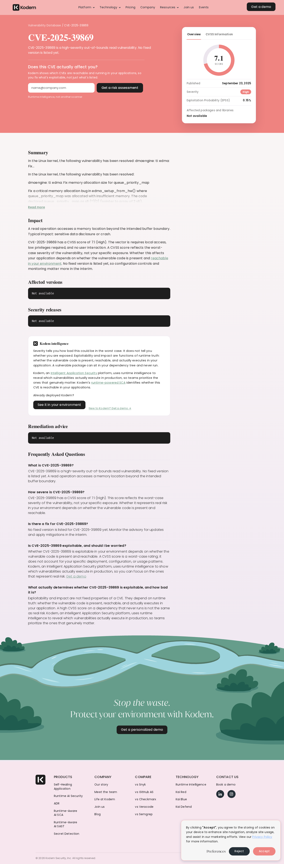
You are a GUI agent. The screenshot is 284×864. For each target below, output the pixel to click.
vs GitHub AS (144, 792)
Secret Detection (66, 834)
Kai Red (181, 792)
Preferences (216, 851)
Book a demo (226, 785)
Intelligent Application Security (74, 373)
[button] (86, 7)
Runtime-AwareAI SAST (65, 824)
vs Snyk (140, 785)
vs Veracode (144, 807)
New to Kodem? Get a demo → (110, 408)
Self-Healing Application (63, 787)
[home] (24, 7)
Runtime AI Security (68, 796)
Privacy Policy (262, 837)
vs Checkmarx (145, 799)
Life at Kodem (104, 799)
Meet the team (105, 792)
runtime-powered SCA (108, 383)
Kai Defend (184, 807)
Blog (97, 814)
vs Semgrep (144, 814)
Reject (239, 851)
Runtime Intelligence (191, 785)
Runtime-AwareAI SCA (65, 813)
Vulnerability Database (44, 25)
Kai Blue (181, 799)
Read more (36, 207)
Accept (264, 851)
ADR (56, 803)
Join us (99, 807)
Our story (101, 785)
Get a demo (76, 576)
